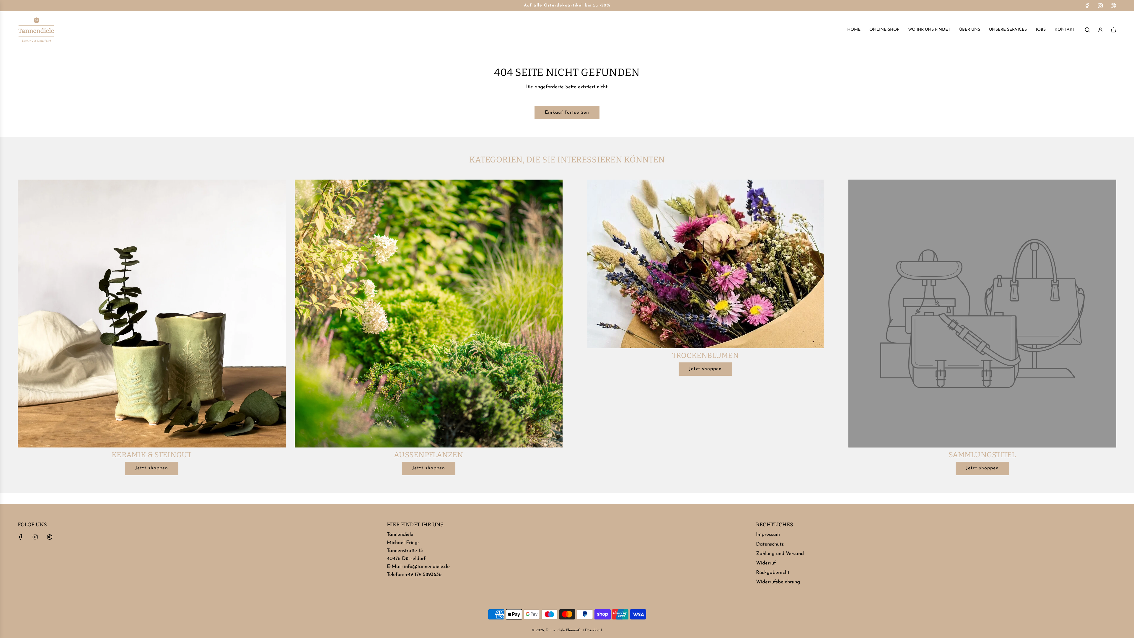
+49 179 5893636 (423, 574)
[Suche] (1087, 29)
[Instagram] (1100, 6)
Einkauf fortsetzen (567, 112)
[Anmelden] (1100, 29)
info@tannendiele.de (427, 566)
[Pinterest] (1113, 6)
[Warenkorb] (1113, 29)
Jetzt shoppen (151, 468)
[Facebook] (1087, 6)
